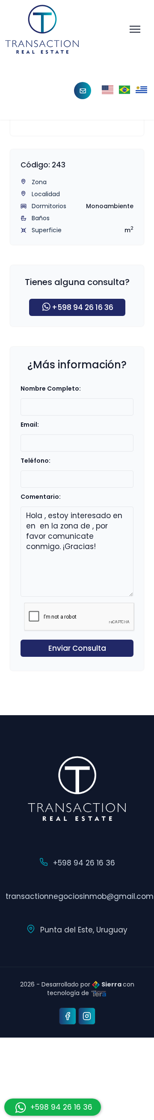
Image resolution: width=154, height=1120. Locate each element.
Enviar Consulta (77, 648)
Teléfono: (35, 460)
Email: (30, 424)
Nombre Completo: (51, 388)
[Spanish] (141, 90)
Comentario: (41, 496)
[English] (107, 90)
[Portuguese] (124, 90)
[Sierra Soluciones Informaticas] (99, 993)
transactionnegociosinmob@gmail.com (80, 896)
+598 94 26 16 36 (82, 307)
